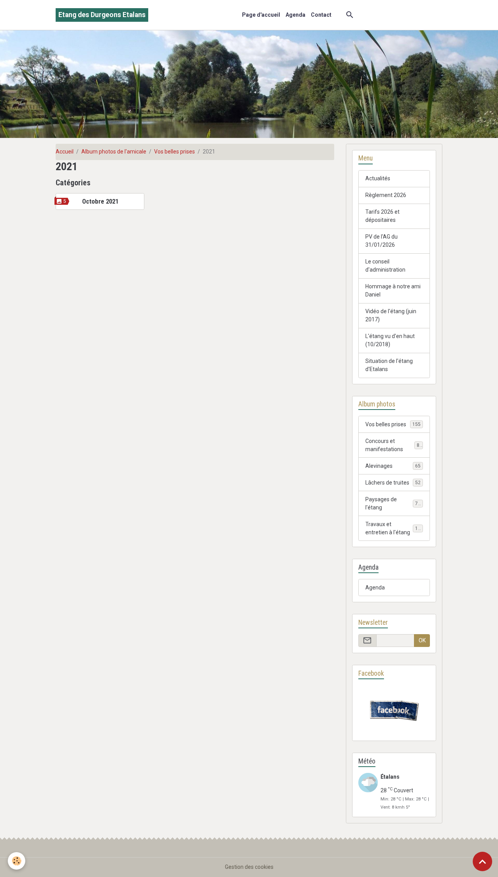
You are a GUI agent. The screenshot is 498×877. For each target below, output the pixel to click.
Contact (321, 15)
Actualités (377, 178)
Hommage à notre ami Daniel (393, 290)
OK (422, 640)
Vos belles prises (174, 151)
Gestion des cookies (249, 867)
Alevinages (393, 466)
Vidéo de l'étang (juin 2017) (390, 315)
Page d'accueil (261, 15)
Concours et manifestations (393, 445)
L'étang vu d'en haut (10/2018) (390, 340)
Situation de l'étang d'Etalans (389, 365)
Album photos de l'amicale (113, 151)
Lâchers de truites (393, 482)
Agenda (295, 15)
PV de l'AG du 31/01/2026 (381, 241)
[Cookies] (16, 861)
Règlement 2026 (385, 195)
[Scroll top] (482, 861)
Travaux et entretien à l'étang (394, 528)
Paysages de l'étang (393, 503)
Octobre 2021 (100, 201)
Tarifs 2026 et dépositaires (382, 216)
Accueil (65, 151)
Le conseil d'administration (385, 265)
